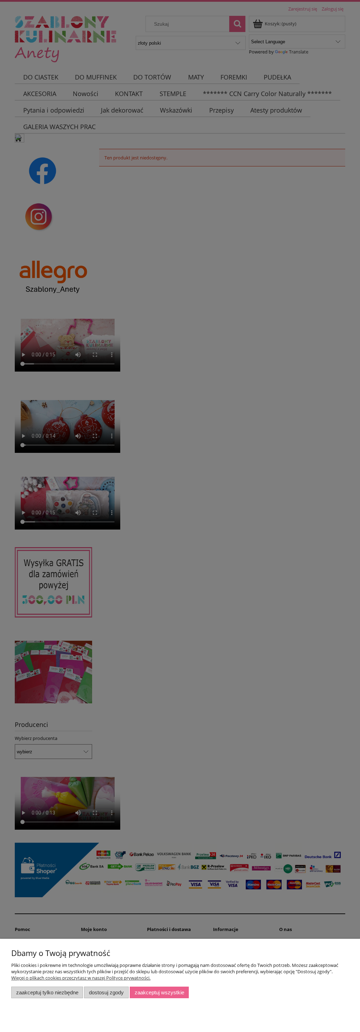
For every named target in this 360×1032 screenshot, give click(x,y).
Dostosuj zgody (106, 992)
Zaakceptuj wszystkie (159, 992)
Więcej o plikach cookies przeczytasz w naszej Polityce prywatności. (80, 978)
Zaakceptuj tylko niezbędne (47, 992)
